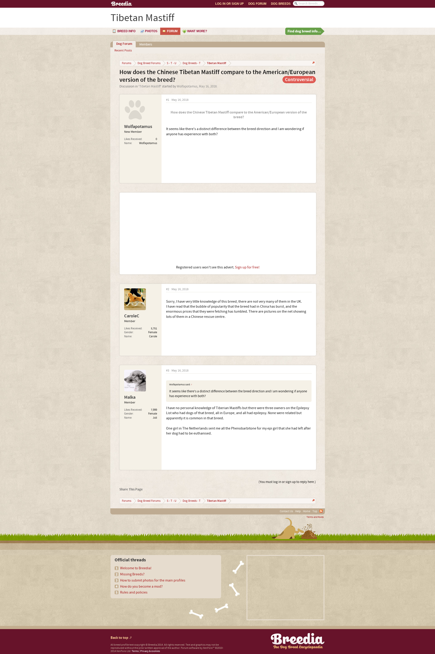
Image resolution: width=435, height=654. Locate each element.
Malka (129, 397)
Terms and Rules (315, 517)
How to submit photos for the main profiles (152, 580)
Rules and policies (133, 592)
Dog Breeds (281, 3)
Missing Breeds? (132, 574)
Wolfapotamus (187, 86)
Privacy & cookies (150, 651)
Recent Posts (123, 50)
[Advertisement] (218, 229)
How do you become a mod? (141, 586)
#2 (167, 289)
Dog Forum (257, 3)
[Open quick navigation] (313, 63)
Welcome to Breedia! (136, 568)
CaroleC (131, 316)
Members (145, 44)
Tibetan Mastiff (149, 86)
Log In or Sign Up (229, 3)
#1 (167, 100)
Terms (135, 651)
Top (314, 511)
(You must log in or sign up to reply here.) (287, 482)
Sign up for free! (247, 267)
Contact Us (286, 511)
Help (298, 511)
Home (306, 511)
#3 (167, 371)
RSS (321, 511)
